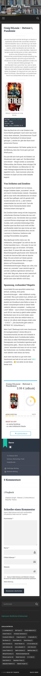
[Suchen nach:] (20, 604)
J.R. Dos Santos (32, 643)
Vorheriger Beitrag (13, 468)
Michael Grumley (8, 653)
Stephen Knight (22, 663)
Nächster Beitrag (12, 471)
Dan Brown (6, 640)
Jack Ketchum (7, 647)
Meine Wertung (8, 582)
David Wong (28, 640)
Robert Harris (20, 657)
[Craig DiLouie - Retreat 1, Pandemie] (14, 401)
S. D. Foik (30, 657)
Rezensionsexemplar (22, 653)
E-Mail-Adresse (9, 557)
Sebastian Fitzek (18, 660)
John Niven (32, 647)
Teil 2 (33, 359)
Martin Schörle (20, 650)
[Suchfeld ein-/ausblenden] (38, 18)
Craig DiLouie (11, 462)
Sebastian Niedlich (9, 663)
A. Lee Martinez (8, 630)
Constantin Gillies (8, 637)
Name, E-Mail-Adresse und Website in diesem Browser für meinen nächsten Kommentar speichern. (20, 577)
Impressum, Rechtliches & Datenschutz (14, 616)
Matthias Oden (32, 650)
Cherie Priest (7, 634)
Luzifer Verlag (16, 119)
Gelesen (9, 459)
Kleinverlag (16, 459)
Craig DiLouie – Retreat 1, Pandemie (18, 29)
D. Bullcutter (32, 637)
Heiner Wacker (19, 643)
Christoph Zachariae (20, 634)
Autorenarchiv (10, 447)
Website (6, 567)
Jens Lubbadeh (20, 647)
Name (6, 548)
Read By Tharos (20, 6)
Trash (22, 459)
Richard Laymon (8, 657)
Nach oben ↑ (34, 672)
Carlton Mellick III (30, 630)
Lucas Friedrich (8, 650)
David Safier (17, 640)
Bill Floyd (18, 630)
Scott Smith (7, 660)
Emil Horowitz (7, 643)
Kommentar (8, 518)
